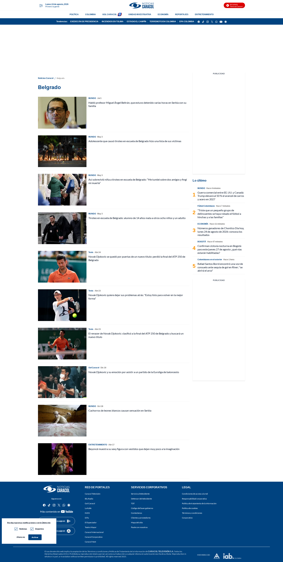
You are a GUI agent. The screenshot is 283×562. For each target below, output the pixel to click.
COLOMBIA (90, 14)
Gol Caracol (90, 503)
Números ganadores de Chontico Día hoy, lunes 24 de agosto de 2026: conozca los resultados (221, 232)
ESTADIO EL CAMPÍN (136, 21)
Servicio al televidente (140, 494)
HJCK (87, 513)
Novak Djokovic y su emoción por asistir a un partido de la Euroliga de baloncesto (133, 372)
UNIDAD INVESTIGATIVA (139, 14)
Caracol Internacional (94, 532)
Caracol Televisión (92, 494)
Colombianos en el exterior (210, 259)
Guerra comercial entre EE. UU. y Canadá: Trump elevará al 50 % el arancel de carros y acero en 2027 (221, 196)
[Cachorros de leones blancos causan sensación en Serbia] (62, 420)
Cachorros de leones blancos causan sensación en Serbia (119, 410)
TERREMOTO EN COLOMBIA (163, 21)
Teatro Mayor (90, 527)
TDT (133, 503)
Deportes (39, 529)
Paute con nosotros (139, 527)
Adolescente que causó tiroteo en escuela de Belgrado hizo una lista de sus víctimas (134, 141)
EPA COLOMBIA (186, 21)
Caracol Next (90, 541)
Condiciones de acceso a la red (195, 494)
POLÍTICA (74, 14)
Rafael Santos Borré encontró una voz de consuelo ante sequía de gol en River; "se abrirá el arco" (220, 267)
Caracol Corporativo (94, 537)
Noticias (23, 529)
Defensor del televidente (141, 498)
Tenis (90, 252)
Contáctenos (136, 513)
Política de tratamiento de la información (199, 503)
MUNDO (92, 98)
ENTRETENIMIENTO (204, 14)
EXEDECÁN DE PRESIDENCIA (84, 21)
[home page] (141, 5)
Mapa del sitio (137, 522)
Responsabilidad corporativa (194, 498)
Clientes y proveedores (141, 517)
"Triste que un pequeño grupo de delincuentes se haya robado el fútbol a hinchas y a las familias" (219, 214)
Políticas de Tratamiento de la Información (127, 551)
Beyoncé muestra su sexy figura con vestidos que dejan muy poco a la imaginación (133, 448)
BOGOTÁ (202, 241)
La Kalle (88, 508)
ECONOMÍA (163, 14)
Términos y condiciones (192, 513)
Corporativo (187, 517)
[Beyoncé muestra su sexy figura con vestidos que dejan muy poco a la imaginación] (62, 459)
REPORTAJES (181, 14)
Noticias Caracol (45, 78)
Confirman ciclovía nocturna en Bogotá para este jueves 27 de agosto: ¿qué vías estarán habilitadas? (220, 249)
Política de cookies (190, 508)
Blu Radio (89, 498)
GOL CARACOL (109, 14)
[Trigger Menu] (41, 5)
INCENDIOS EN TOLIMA (112, 21)
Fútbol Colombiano (206, 206)
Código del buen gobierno (142, 508)
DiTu (87, 517)
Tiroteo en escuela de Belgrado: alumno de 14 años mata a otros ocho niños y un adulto (137, 217)
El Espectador (91, 522)
